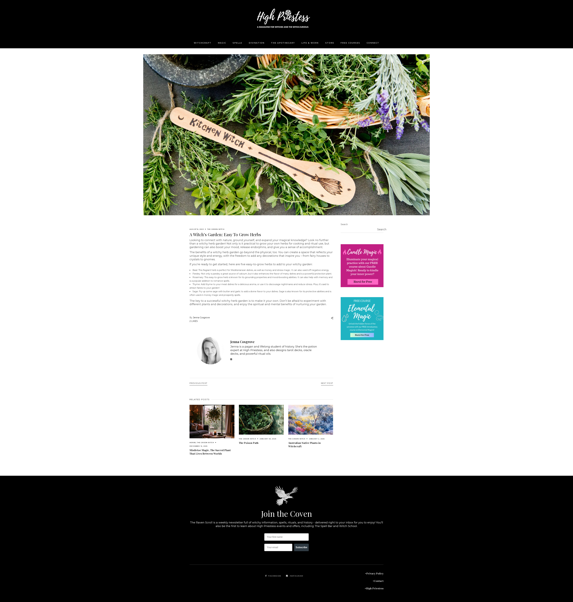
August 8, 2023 (197, 229)
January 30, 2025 (268, 439)
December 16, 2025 (198, 446)
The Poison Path (248, 443)
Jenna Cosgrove (201, 317)
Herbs (193, 443)
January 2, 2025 (317, 439)
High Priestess (374, 588)
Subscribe (301, 547)
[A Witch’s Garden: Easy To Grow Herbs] (210, 350)
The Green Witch (215, 229)
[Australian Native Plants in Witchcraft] (310, 420)
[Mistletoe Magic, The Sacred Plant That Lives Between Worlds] (212, 421)
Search (344, 224)
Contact (378, 581)
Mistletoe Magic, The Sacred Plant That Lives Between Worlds (210, 452)
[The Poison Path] (261, 420)
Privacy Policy (374, 573)
